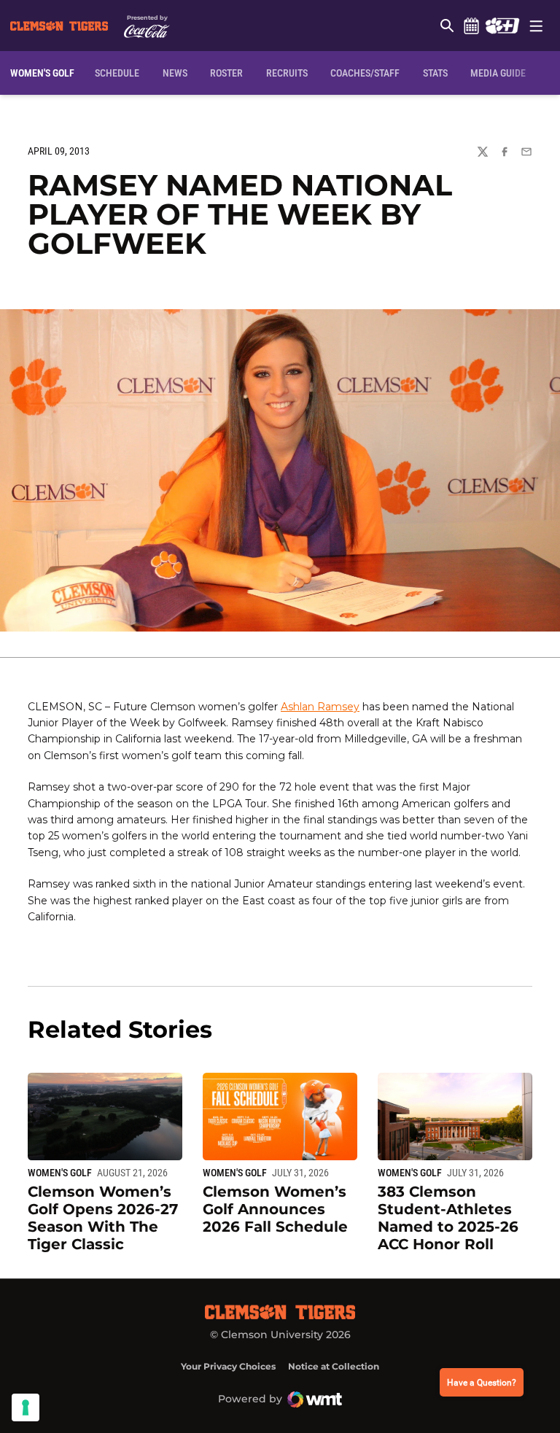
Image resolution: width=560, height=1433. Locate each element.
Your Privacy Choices (228, 1366)
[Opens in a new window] (502, 25)
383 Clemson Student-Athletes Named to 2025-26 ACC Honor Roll (448, 1218)
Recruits (287, 73)
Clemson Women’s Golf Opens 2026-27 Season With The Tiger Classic (103, 1218)
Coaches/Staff (365, 73)
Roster (226, 73)
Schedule (471, 25)
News (175, 73)
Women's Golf (60, 1172)
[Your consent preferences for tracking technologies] (25, 1407)
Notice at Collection (333, 1366)
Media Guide (498, 73)
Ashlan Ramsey (320, 706)
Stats (435, 73)
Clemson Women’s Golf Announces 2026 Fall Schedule (275, 1209)
